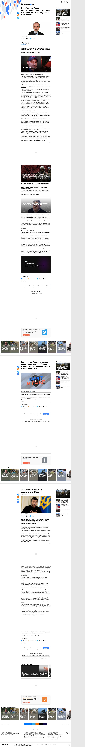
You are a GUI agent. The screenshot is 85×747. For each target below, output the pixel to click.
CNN (41, 658)
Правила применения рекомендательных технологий (34, 737)
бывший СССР (40, 421)
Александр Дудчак (41, 655)
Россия (48, 421)
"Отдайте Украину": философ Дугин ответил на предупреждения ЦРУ (65, 23)
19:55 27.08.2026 (23, 494)
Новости (23, 655)
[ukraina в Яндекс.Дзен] (41, 724)
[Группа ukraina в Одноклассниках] (37, 724)
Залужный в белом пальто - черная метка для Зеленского (65, 28)
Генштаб (44, 658)
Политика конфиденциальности (30, 736)
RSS (37, 729)
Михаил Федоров (47, 655)
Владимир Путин (32, 293)
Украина (37, 293)
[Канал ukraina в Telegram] (33, 724)
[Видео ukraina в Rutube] (45, 724)
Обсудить (46, 414)
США (22, 658)
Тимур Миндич (26, 658)
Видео (23, 421)
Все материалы (23, 44)
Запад (40, 293)
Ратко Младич (38, 658)
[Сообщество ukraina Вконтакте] (26, 724)
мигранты (35, 421)
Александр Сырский (32, 658)
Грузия (29, 421)
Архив (34, 729)
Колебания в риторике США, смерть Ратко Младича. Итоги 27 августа (35, 632)
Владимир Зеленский (35, 655)
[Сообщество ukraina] (30, 724)
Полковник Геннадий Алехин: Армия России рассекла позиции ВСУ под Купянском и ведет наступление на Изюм (65, 19)
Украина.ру (37, 635)
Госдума (32, 421)
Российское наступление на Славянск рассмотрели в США (65, 33)
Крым (26, 421)
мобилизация (44, 421)
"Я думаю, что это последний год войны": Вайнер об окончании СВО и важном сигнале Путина (62, 14)
